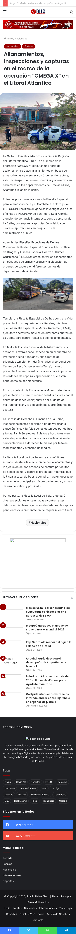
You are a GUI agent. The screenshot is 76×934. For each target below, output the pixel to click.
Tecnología (48, 800)
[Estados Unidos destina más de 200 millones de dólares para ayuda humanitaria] (13, 681)
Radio (41, 914)
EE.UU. (48, 782)
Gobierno (62, 782)
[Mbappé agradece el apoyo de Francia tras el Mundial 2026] (13, 631)
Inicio (9, 38)
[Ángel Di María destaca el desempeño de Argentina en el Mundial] (13, 664)
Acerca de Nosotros (58, 914)
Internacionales (28, 788)
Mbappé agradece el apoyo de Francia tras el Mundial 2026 (47, 627)
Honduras (10, 788)
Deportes (35, 782)
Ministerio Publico (40, 794)
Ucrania (63, 800)
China (8, 782)
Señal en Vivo (27, 914)
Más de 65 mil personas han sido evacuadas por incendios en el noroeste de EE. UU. (48, 611)
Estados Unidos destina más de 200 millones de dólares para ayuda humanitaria (47, 680)
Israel (43, 788)
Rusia (34, 800)
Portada (29, 46)
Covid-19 (21, 782)
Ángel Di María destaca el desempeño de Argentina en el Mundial (46, 662)
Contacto (38, 919)
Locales (9, 794)
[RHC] (38, 11)
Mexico (22, 794)
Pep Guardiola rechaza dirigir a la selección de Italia (49, 644)
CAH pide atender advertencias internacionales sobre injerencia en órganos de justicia (48, 698)
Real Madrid (20, 800)
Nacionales (21, 38)
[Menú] (4, 13)
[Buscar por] (71, 13)
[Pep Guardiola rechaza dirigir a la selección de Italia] (13, 647)
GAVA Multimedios (38, 902)
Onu (7, 800)
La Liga (55, 788)
